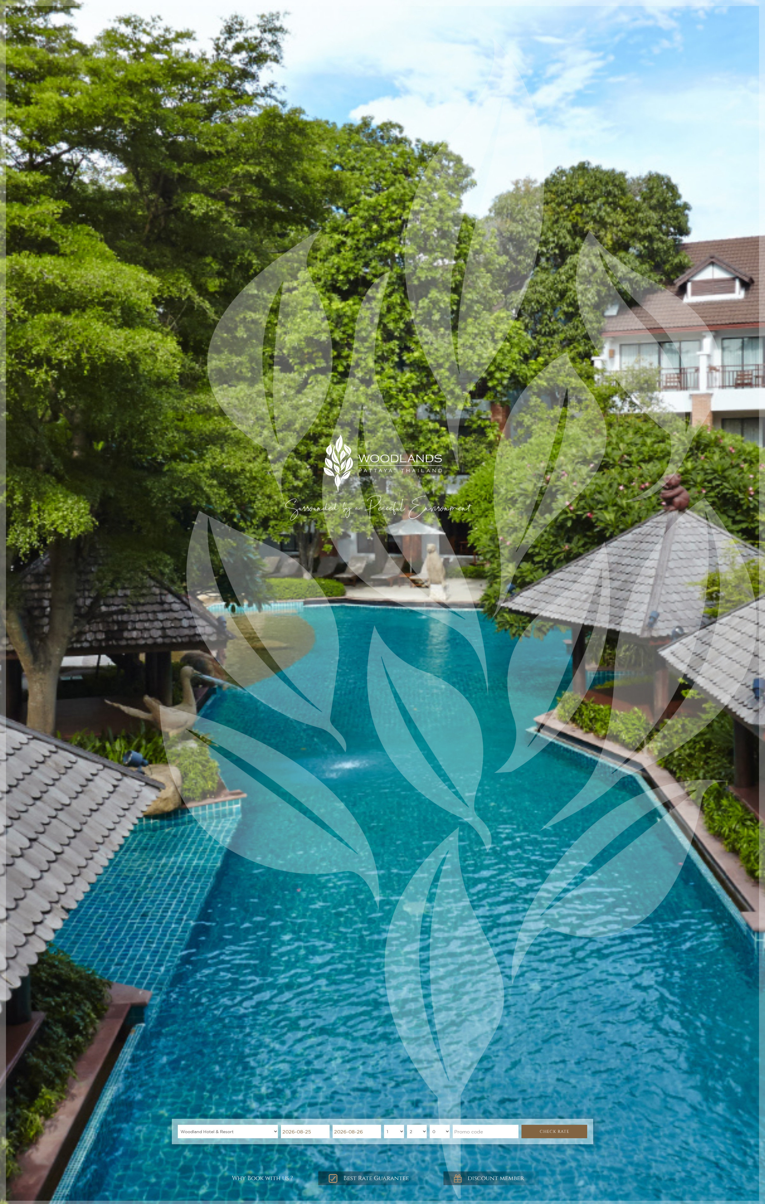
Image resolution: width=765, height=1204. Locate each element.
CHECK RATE (554, 1131)
